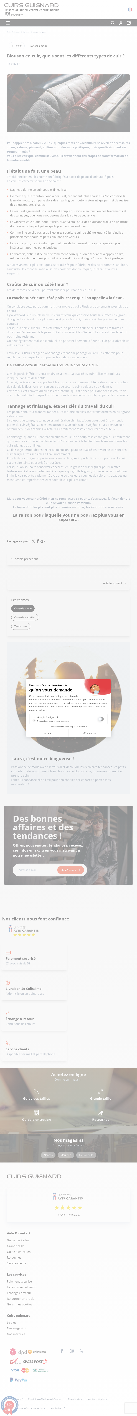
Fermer (47, 733)
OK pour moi (90, 733)
